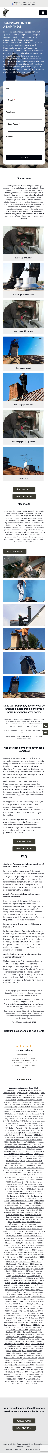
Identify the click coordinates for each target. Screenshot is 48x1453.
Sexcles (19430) (15, 1114)
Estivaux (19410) (10, 1316)
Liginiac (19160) (11, 1271)
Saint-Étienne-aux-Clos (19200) (15, 1186)
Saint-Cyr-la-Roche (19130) (21, 1189)
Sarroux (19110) (31, 1118)
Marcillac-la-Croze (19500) (34, 1257)
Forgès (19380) (16, 1311)
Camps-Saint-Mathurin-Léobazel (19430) (21, 1353)
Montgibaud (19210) (12, 1243)
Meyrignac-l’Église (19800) (14, 1250)
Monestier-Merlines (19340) (14, 1245)
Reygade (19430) (29, 1217)
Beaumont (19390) (18, 1367)
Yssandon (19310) (13, 1090)
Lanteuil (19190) (9, 1285)
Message (9, 136)
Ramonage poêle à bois (23, 405)
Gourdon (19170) (35, 1306)
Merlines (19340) (17, 1252)
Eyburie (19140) (37, 1313)
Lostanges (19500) (17, 1266)
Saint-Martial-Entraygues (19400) (24, 1158)
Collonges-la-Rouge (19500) (31, 1332)
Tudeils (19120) (26, 1104)
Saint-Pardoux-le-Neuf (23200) (21, 1142)
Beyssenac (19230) (11, 1362)
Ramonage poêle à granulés (23, 441)
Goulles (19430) (11, 1308)
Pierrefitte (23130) (34, 1222)
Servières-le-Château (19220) (33, 1114)
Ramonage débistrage (23, 331)
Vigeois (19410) (34, 1093)
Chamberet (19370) (19, 1351)
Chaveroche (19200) (27, 1337)
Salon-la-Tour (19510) (17, 1121)
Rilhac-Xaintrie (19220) (33, 1215)
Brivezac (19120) (17, 1355)
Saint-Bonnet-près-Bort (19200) (17, 1196)
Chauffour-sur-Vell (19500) (34, 1339)
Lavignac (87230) (37, 1278)
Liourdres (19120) (10, 1269)
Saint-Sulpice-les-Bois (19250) (32, 1130)
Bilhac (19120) (37, 1360)
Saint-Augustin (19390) (35, 1208)
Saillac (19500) (11, 1210)
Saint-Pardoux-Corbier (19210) (15, 1147)
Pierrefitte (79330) (19, 1222)
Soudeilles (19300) (36, 1109)
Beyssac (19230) (25, 1362)
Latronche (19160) (30, 1280)
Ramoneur (23, 478)
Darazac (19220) (37, 1320)
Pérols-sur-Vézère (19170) (22, 1229)
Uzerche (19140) (10, 1102)
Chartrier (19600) (27, 1341)
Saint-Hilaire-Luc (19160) (33, 1172)
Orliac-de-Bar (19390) (20, 1233)
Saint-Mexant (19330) (26, 1151)
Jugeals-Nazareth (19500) (34, 1301)
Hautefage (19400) (11, 1304)
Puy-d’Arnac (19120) (27, 1219)
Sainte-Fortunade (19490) (21, 1123)
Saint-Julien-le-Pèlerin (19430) (31, 1165)
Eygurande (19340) (23, 1313)
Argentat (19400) (27, 1376)
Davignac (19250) (11, 1320)
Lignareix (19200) (37, 1269)
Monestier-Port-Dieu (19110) (31, 1243)
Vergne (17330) (30, 1095)
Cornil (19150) (16, 1327)
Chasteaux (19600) (13, 1341)
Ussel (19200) (21, 1102)
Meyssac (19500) (35, 1247)
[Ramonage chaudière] (23, 240)
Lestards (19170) (24, 1271)
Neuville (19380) (30, 1238)
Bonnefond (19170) (24, 1360)
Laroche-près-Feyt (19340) (20, 1283)
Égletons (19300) (24, 1318)
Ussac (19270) (32, 1102)
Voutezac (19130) (26, 1090)
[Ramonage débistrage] (23, 314)
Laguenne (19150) (36, 1287)
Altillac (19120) (17, 1379)
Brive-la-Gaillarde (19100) (33, 1355)
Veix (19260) (16, 1097)
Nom (8, 88)
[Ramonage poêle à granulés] (23, 424)
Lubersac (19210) (28, 1264)
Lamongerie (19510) (23, 1285)
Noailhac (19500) (17, 1238)
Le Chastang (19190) (22, 1278)
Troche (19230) (38, 1104)
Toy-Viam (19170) (24, 1107)
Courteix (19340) (37, 1323)
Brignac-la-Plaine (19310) (13, 1358)
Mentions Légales (23, 1446)
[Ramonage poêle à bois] (23, 387)
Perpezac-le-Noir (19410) (20, 1226)
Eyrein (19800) (10, 1313)
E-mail (11, 100)
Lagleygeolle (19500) (27, 1290)
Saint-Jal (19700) (33, 1168)
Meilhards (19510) (16, 1255)
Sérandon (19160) (24, 1116)
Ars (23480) (34, 1374)
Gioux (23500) (22, 1308)
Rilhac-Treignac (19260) (13, 1217)
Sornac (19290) (32, 1111)
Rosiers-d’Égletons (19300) (14, 1212)
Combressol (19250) (13, 1332)
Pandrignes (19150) (17, 1231)
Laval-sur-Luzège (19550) (13, 1280)
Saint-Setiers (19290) (12, 1135)
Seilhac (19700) (37, 1116)
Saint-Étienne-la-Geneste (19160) (30, 1184)
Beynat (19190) (37, 1362)
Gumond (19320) (25, 1304)
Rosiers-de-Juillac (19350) (34, 1212)
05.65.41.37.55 (29, 2)
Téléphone (11, 112)
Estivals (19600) (22, 1316)
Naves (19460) (16, 1240)
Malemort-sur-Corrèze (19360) (30, 1262)
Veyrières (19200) (17, 1095)
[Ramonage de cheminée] (23, 277)
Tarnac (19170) (10, 1109)
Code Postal (14, 124)
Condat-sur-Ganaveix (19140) (17, 1330)
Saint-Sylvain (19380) (12, 1130)
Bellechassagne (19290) (26, 1365)
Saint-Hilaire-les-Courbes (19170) (16, 1175)
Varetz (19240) (22, 1100)
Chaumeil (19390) (16, 1339)
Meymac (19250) (31, 1250)
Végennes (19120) (28, 1097)
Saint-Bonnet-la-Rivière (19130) (21, 1201)
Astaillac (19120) (23, 1374)
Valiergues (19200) (35, 1100)
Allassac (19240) (17, 1381)
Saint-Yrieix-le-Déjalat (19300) (22, 1126)
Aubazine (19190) (10, 1374)
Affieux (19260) (31, 1384)
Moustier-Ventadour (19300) (32, 1240)
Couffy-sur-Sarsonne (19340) (14, 1325)
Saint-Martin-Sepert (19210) (14, 1156)
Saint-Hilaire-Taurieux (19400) (28, 1170)
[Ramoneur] (23, 461)
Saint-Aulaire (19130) (18, 1208)
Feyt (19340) (27, 1311)
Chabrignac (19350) (34, 1351)
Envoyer (24, 157)
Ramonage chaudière (23, 258)
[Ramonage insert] (23, 350)
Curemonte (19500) (11, 1323)
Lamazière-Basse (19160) (20, 1287)
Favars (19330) (37, 1311)
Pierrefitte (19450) (12, 1224)
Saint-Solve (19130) (35, 1133)
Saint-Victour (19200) (19, 1128)
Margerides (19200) (17, 1257)
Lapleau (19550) (37, 1283)
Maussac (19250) (30, 1255)
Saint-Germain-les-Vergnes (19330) (25, 1177)
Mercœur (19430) (30, 1252)
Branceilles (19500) (30, 1358)
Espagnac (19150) (10, 1318)
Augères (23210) (37, 1372)
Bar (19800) (15, 1372)
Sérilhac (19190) (11, 1116)
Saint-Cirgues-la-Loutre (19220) (24, 1191)
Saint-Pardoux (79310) (35, 1147)
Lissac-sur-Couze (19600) (34, 1266)
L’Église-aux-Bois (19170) (27, 1273)
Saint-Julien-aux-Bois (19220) (15, 1168)
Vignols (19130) (22, 1093)
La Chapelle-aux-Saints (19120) (28, 1299)
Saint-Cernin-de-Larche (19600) (30, 1194)
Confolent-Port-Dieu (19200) (32, 1327)
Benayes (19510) (11, 1365)
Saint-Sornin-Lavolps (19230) (16, 1133)
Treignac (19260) (10, 1107)
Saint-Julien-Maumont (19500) (21, 1163)
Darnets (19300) (24, 1320)
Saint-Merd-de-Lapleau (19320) (32, 1154)
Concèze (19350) (35, 1330)
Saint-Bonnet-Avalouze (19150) (27, 1203)
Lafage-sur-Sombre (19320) (25, 1292)
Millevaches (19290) (20, 1247)
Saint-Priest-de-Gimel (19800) (27, 1137)
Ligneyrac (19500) (24, 1269)
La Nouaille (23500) (23, 1297)
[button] (17, 1079)
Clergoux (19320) (10, 1334)
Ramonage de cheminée (23, 294)
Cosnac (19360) (31, 1325)
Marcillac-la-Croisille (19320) (15, 1259)
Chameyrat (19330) (26, 1348)
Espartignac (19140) (36, 1316)
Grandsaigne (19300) (20, 1306)
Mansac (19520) (12, 1262)
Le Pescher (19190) (19, 1276)
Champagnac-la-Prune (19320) (21, 1346)
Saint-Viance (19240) (35, 1128)
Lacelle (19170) (28, 1294)
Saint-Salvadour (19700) (29, 1135)
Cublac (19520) (24, 1323)
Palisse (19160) (30, 1231)
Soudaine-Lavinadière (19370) (15, 1111)
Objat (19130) (17, 1236)
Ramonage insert (23, 368)
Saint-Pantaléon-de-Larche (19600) (17, 1149)
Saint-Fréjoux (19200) (20, 1182)
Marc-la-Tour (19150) (35, 1259)
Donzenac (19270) (37, 1318)
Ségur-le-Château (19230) (14, 1118)
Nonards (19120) (29, 1236)
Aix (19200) (21, 1384)
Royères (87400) (35, 1210)
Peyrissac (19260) (26, 1224)
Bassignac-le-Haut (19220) (20, 1369)
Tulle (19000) (15, 1104)
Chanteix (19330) (23, 1344)
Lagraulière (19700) (12, 1290)
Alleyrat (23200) (29, 1379)
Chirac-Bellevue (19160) (26, 1334)
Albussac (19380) (30, 1381)
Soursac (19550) (22, 1109)
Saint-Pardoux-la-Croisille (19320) (30, 1144)
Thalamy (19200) (37, 1107)
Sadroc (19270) (23, 1210)
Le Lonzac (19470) (33, 1276)
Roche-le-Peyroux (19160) (15, 1215)
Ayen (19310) (25, 1372)
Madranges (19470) (13, 1264)
